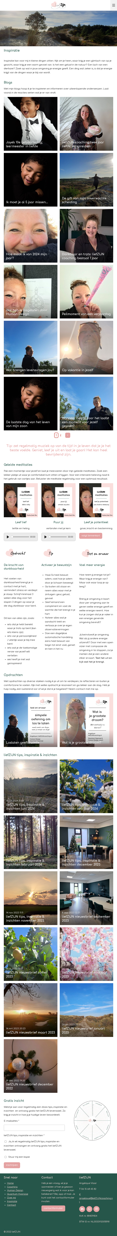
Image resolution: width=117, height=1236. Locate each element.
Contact (11, 1205)
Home (10, 1183)
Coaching (12, 1187)
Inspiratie (12, 1201)
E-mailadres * (11, 1121)
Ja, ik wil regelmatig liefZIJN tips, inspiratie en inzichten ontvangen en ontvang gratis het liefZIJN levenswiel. (32, 1145)
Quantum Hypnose (17, 1194)
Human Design (15, 1190)
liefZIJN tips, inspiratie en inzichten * (24, 1135)
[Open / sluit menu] (113, 5)
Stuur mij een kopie (19, 1157)
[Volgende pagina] (67, 435)
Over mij (11, 1198)
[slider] (20, 536)
